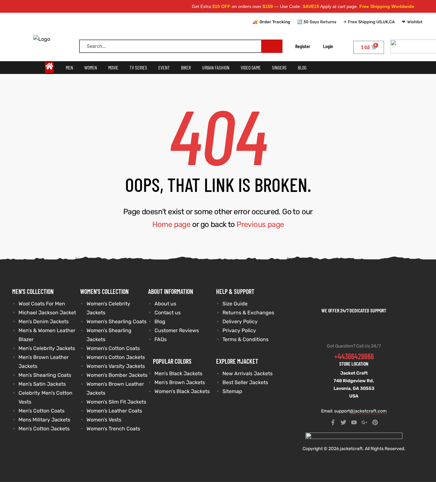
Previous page (260, 224)
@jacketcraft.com (368, 411)
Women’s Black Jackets (182, 391)
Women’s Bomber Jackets (116, 375)
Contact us (167, 313)
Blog (159, 321)
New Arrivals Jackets (247, 373)
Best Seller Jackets (245, 382)
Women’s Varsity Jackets (115, 366)
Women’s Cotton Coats (113, 348)
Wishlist (415, 21)
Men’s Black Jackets (178, 373)
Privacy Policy (239, 330)
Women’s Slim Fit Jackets (116, 402)
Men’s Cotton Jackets (44, 429)
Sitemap (232, 391)
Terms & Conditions (245, 339)
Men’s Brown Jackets (179, 382)
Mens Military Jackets (44, 420)
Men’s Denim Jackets (44, 321)
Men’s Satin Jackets (42, 384)
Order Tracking (274, 21)
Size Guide (235, 304)
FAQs (160, 339)
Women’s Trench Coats (113, 429)
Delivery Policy (240, 321)
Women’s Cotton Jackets (115, 357)
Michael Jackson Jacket (47, 313)
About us (165, 304)
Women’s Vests (103, 420)
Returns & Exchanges (248, 313)
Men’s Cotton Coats (41, 411)
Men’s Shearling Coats (45, 375)
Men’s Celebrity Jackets (47, 348)
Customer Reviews (176, 330)
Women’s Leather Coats (114, 411)
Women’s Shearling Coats (116, 321)
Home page (171, 224)
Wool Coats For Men (42, 304)
